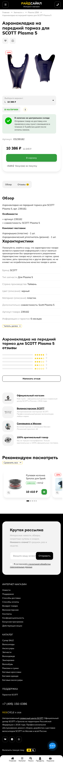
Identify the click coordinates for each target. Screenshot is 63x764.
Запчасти (18, 12)
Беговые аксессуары (12, 680)
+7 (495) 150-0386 (14, 704)
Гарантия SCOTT (10, 694)
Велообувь (7, 664)
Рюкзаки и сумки (10, 668)
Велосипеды (8, 644)
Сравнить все (11, 462)
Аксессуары (8, 648)
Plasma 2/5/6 (33, 12)
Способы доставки (11, 598)
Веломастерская (10, 610)
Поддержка (8, 594)
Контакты (7, 614)
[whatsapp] (19, 739)
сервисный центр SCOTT (31, 718)
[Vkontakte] (5, 739)
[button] (27, 500)
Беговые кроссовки (11, 672)
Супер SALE (8, 640)
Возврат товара (10, 606)
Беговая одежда (10, 676)
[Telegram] (12, 739)
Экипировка (8, 660)
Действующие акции (12, 625)
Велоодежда (8, 656)
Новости (6, 590)
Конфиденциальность (13, 618)
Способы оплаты (10, 602)
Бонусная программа (12, 621)
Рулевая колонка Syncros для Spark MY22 (36, 478)
